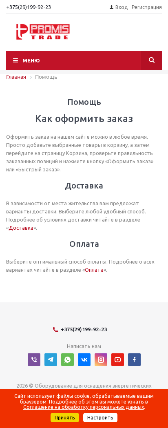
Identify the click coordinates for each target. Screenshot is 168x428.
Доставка (21, 228)
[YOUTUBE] (117, 359)
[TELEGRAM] (50, 359)
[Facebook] (134, 359)
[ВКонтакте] (84, 359)
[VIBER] (34, 359)
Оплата (94, 270)
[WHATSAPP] (67, 359)
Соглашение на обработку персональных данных (83, 407)
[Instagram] (101, 359)
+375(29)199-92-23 (28, 7)
